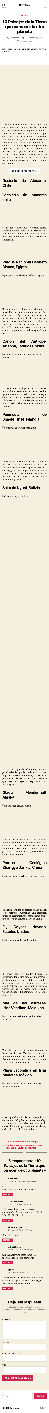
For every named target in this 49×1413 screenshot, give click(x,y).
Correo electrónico (11, 1354)
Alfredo (16, 38)
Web (4, 1365)
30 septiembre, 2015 (33, 38)
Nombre (6, 1342)
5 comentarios (26, 41)
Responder (7, 1194)
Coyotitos (24, 5)
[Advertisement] (22, 105)
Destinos (24, 16)
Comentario (7, 1319)
